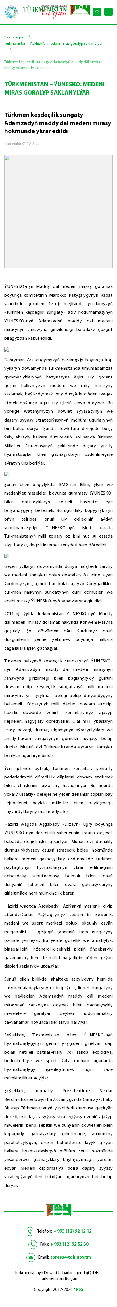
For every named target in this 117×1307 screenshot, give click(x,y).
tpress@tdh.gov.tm (70, 1257)
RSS (79, 1290)
